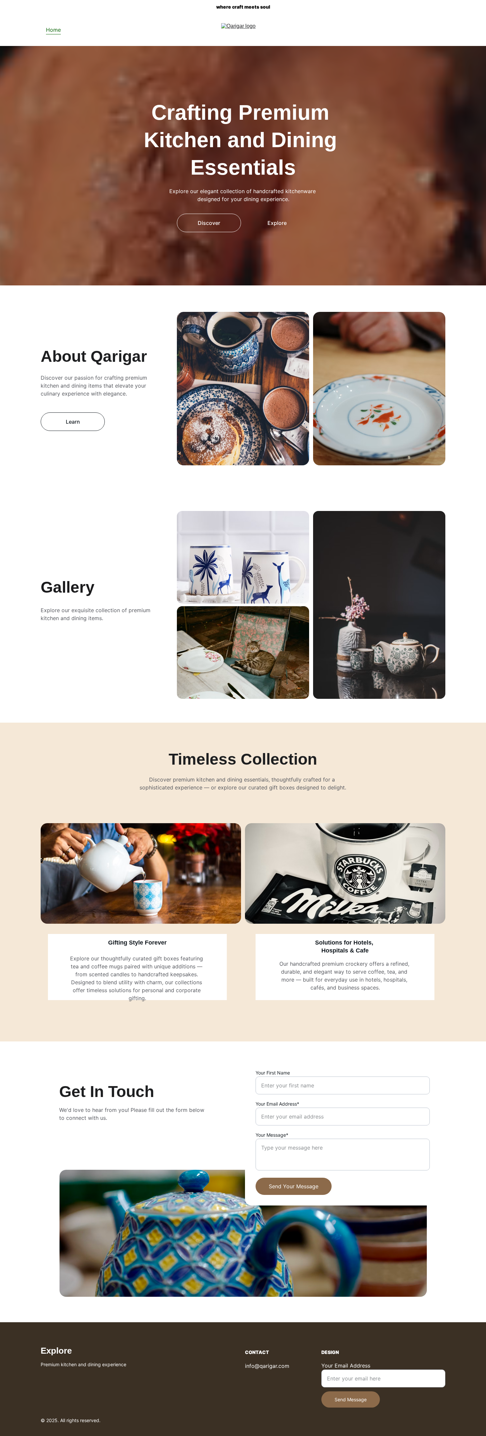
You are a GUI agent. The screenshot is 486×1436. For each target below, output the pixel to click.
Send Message (351, 1399)
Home (53, 29)
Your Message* (272, 1135)
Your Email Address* (277, 1104)
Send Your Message (293, 1186)
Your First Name (273, 1073)
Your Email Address (345, 1365)
